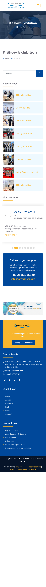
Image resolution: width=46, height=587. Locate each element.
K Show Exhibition (23, 95)
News (7, 410)
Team (28, 27)
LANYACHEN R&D (23, 108)
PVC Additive (10, 438)
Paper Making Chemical (15, 445)
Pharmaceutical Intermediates (18, 448)
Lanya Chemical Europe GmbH (23, 469)
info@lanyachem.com (24, 342)
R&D (7, 407)
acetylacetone (35, 467)
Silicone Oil (10, 441)
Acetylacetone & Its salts (15, 434)
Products (9, 403)
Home (19, 27)
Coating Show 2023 (24, 134)
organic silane (22, 467)
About (7, 400)
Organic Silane (11, 430)
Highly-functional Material (27, 172)
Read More (10, 235)
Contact (8, 414)
